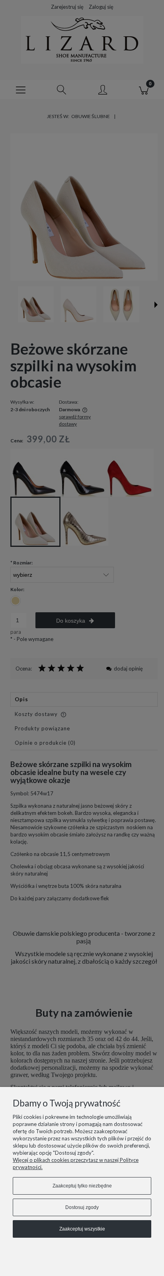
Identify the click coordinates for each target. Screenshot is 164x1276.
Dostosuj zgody (82, 1207)
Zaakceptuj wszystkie (82, 1229)
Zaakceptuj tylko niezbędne (82, 1186)
